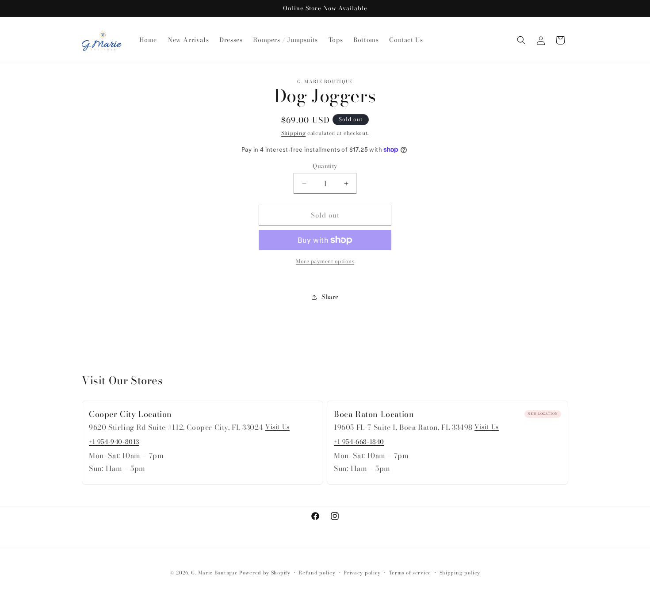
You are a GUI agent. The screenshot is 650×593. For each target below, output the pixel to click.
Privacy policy (362, 572)
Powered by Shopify (265, 572)
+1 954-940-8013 (114, 442)
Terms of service (410, 572)
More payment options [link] (325, 261)
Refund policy (316, 572)
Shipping (293, 133)
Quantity (325, 166)
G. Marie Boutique (214, 572)
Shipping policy (460, 572)
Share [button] (330, 297)
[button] (521, 40)
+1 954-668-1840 (359, 442)
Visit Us (277, 427)
